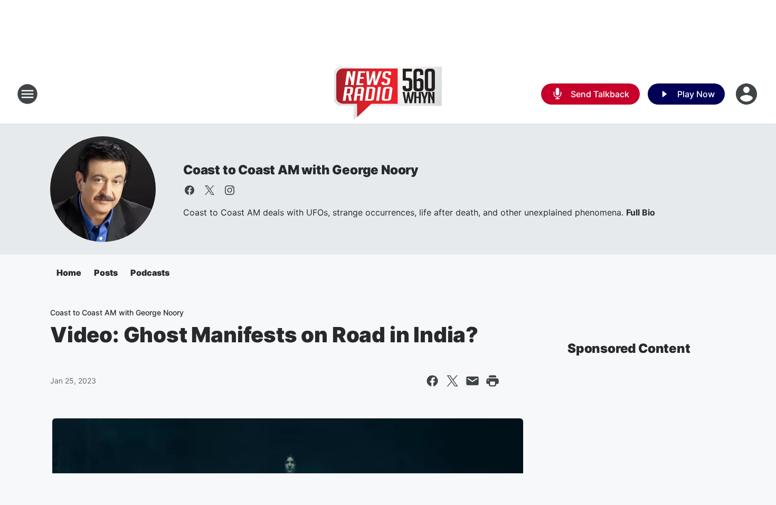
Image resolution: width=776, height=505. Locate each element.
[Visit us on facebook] (189, 190)
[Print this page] (492, 380)
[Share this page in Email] (472, 380)
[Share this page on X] (452, 380)
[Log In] (747, 94)
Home (68, 272)
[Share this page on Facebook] (432, 380)
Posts (106, 272)
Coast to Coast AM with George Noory (301, 169)
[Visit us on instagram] (229, 190)
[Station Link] (388, 94)
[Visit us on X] (209, 190)
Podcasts (149, 272)
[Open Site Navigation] (27, 94)
